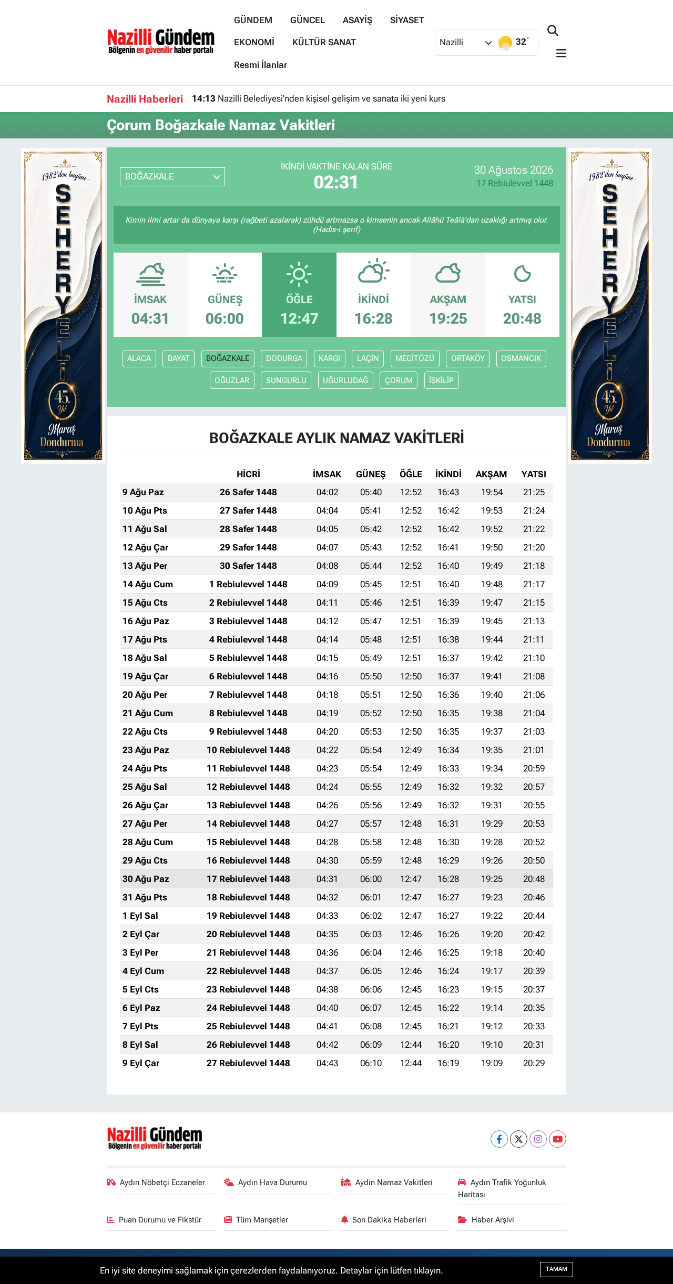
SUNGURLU (286, 380)
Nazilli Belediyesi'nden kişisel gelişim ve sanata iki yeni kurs (318, 98)
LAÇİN (368, 358)
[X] (518, 1139)
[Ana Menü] (556, 54)
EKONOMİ (254, 42)
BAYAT (179, 358)
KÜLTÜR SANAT (324, 42)
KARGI (329, 358)
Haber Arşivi (493, 1220)
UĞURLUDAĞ (345, 380)
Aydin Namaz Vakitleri (394, 1182)
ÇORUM (399, 380)
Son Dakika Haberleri (389, 1220)
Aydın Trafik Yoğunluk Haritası (502, 1188)
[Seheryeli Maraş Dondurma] (63, 304)
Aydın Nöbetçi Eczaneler (162, 1182)
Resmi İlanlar (260, 64)
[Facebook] (499, 1139)
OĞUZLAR (232, 380)
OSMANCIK (521, 358)
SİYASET (407, 20)
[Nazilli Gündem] (166, 41)
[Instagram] (538, 1139)
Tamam (556, 1269)
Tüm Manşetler (262, 1220)
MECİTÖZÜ (414, 358)
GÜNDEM (253, 20)
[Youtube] (557, 1139)
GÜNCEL (307, 20)
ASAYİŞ (357, 20)
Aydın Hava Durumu (272, 1182)
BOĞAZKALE (227, 358)
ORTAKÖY (468, 358)
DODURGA (284, 358)
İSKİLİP (441, 380)
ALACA (139, 358)
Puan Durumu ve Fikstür (160, 1220)
